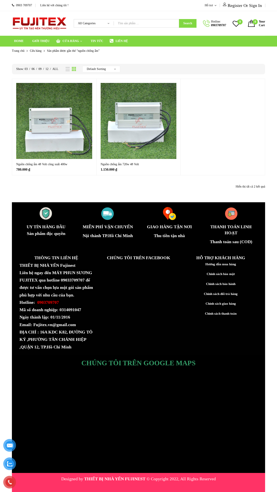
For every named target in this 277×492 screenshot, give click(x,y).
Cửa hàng (36, 50)
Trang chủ (18, 50)
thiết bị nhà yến (139, 486)
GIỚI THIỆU (41, 41)
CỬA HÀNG (71, 41)
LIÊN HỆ (122, 41)
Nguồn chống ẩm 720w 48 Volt (120, 164)
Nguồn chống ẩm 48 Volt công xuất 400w (41, 164)
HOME (19, 41)
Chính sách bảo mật (221, 274)
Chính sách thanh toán (221, 313)
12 (46, 69)
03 (26, 69)
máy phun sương (108, 486)
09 (40, 69)
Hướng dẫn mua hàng (220, 264)
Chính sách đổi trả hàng (221, 294)
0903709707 (218, 25)
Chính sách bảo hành (220, 284)
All (55, 69)
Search (187, 23)
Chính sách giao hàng (221, 303)
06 (33, 69)
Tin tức (97, 41)
